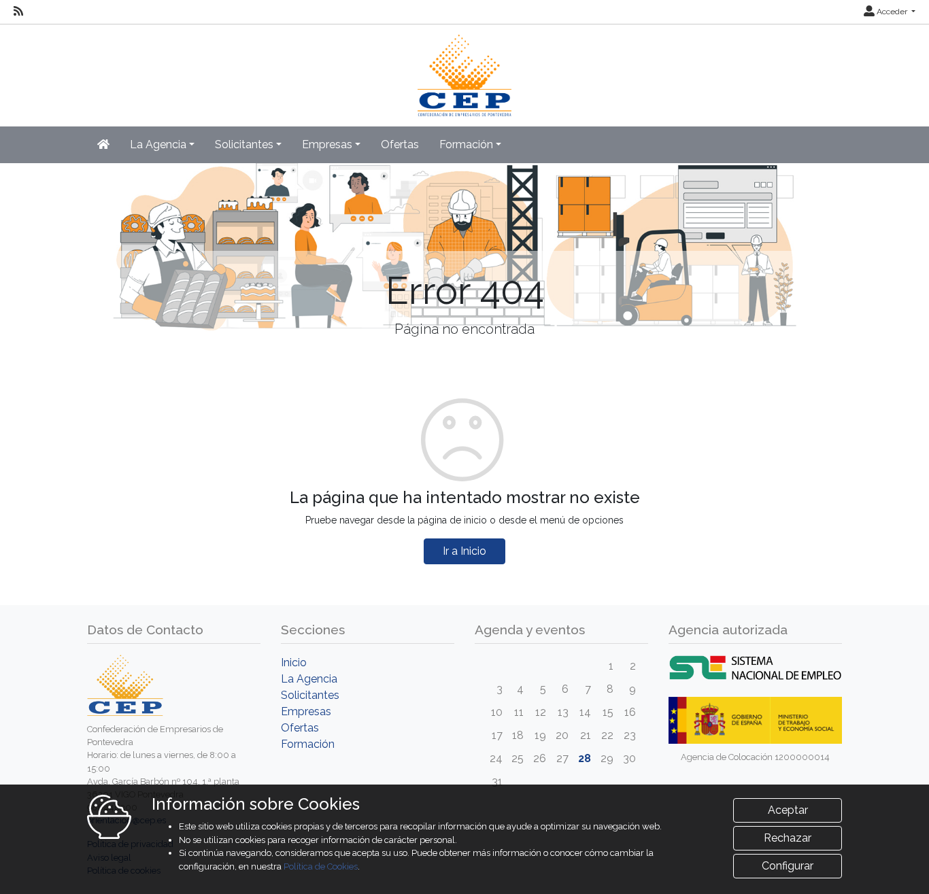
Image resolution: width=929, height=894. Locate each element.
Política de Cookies (321, 866)
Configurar (787, 865)
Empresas (306, 711)
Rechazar (787, 837)
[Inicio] (465, 69)
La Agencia (309, 678)
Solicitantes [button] (244, 144)
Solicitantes (310, 695)
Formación (308, 744)
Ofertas (400, 144)
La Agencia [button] (158, 144)
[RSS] (18, 11)
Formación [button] (466, 144)
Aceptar (788, 810)
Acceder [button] (892, 11)
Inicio (294, 662)
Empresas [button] (327, 144)
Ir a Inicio (464, 551)
